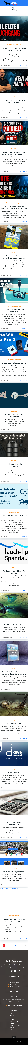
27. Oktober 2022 (7, 738)
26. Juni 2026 (6, 171)
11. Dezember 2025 (7, 275)
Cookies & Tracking (14, 1025)
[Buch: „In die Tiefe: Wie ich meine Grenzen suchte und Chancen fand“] (14, 653)
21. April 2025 (6, 590)
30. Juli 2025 (5, 328)
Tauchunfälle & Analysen (13, 44)
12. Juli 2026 (5, 117)
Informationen (13, 1021)
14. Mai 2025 (6, 481)
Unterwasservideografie (14, 306)
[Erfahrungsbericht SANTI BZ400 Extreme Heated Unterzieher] (14, 900)
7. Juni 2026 (5, 221)
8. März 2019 (6, 938)
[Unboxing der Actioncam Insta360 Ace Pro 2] (14, 344)
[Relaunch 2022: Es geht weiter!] (14, 852)
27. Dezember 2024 (7, 637)
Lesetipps (14, 252)
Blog (10, 1017)
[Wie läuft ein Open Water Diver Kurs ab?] (14, 496)
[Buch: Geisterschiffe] (14, 704)
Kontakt (11, 1023)
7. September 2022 (7, 885)
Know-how (14, 97)
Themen (11, 1019)
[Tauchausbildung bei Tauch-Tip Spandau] (14, 552)
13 (16, 946)
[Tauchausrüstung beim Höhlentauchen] (14, 445)
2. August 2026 (6, 65)
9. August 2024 (6, 689)
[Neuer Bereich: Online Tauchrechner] (14, 803)
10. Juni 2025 (6, 429)
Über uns (12, 1015)
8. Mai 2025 (5, 536)
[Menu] (23, 3)
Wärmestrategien (14, 915)
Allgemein (14, 819)
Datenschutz (12, 1027)
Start (10, 1013)
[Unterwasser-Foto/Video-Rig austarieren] (14, 290)
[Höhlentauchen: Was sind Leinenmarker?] (14, 395)
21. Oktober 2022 (7, 788)
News (13, 567)
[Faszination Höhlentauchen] (14, 605)
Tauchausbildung (14, 149)
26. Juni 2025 (6, 380)
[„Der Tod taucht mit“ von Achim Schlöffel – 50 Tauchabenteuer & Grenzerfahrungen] (14, 237)
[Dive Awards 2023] (14, 753)
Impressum (12, 1029)
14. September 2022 (7, 837)
